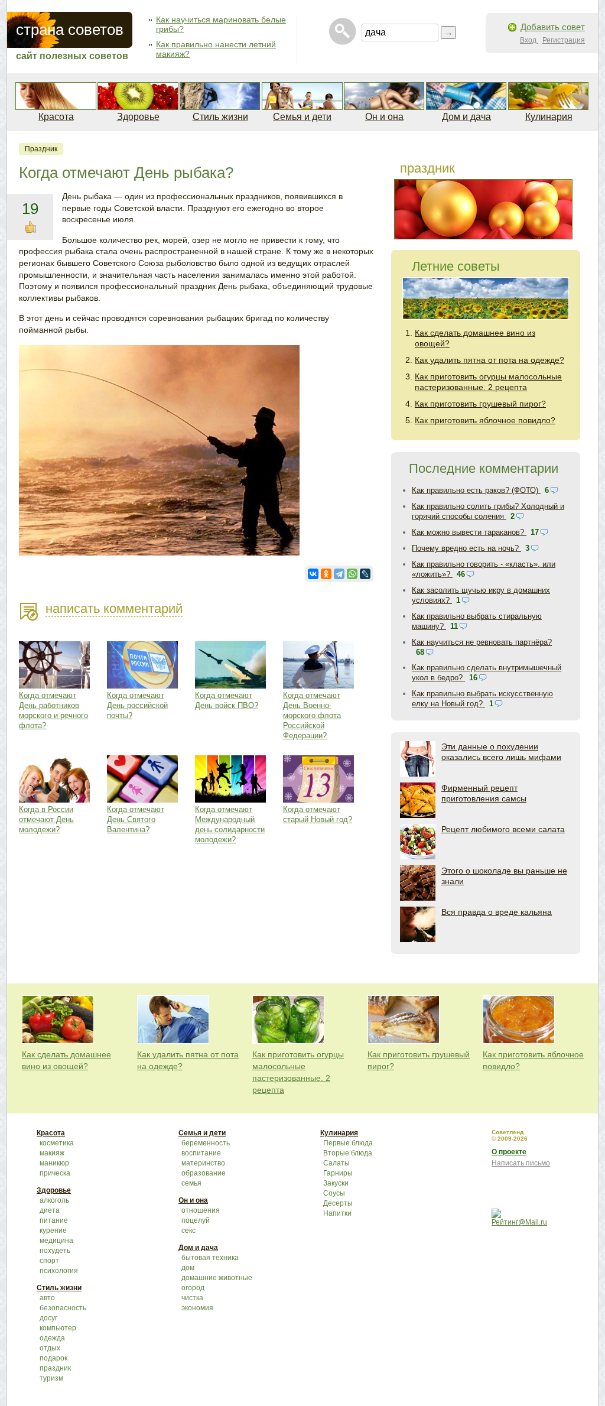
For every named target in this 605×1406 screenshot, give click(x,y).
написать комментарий (114, 608)
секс (188, 1230)
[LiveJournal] (365, 574)
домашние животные (216, 1278)
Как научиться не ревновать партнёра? (482, 642)
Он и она (384, 117)
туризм (51, 1378)
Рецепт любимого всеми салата (503, 829)
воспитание (201, 1153)
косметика (57, 1143)
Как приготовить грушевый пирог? (480, 403)
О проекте (509, 1152)
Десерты (338, 1203)
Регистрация (563, 40)
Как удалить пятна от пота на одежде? (489, 360)
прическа (55, 1173)
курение (53, 1230)
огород (192, 1288)
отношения (200, 1210)
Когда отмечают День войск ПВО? (226, 700)
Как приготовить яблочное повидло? (485, 420)
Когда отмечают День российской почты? (137, 705)
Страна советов (69, 29)
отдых (50, 1348)
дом (187, 1268)
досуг (48, 1318)
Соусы (334, 1193)
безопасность (63, 1308)
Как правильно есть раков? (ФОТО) (476, 490)
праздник (41, 149)
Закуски (336, 1183)
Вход (529, 40)
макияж (52, 1153)
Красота (56, 117)
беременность (205, 1143)
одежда (52, 1338)
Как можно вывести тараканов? (469, 532)
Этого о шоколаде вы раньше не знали (504, 876)
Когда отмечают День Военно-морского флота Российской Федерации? (312, 715)
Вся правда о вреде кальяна (496, 912)
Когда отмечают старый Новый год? (317, 814)
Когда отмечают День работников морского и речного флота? (53, 710)
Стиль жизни (220, 117)
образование (203, 1173)
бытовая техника (210, 1258)
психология (59, 1271)
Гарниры (338, 1173)
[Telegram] (339, 574)
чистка (192, 1298)
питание (54, 1220)
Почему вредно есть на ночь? (466, 548)
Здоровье (138, 117)
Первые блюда (348, 1143)
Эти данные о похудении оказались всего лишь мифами (501, 752)
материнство (203, 1163)
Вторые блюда (347, 1153)
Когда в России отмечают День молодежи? (46, 819)
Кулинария (549, 117)
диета (50, 1210)
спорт (49, 1260)
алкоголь (54, 1200)
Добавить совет (553, 27)
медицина (56, 1240)
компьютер (58, 1328)
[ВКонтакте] (313, 574)
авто (47, 1298)
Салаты (336, 1163)
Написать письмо (521, 1163)
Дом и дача (466, 117)
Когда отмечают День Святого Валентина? (135, 819)
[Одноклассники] (326, 574)
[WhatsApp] (352, 574)
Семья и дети (302, 117)
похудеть (55, 1250)
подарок (53, 1358)
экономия (197, 1308)
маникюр (54, 1163)
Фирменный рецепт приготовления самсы (483, 793)
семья (191, 1183)
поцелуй (195, 1220)
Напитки (337, 1213)
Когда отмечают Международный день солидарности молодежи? (230, 824)
